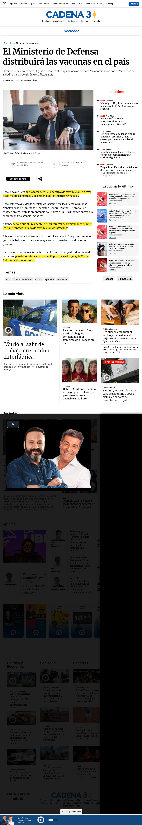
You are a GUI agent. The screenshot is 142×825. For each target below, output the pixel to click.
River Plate (110, 116)
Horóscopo (110, 4)
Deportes (13, 4)
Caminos (23, 4)
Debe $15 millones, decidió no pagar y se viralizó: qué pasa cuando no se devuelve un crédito (120, 349)
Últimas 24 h (76, 4)
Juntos (7, 340)
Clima (99, 4)
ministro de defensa (22, 279)
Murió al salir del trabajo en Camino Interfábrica (26, 350)
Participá (134, 4)
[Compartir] (40, 179)
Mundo (97, 21)
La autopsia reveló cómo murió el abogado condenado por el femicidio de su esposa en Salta (78, 337)
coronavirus (63, 279)
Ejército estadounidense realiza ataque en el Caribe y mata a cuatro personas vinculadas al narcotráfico (117, 138)
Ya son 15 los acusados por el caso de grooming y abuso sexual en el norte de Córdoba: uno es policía (120, 395)
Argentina (57, 21)
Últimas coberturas (60, 4)
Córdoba (71, 21)
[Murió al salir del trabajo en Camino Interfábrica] (30, 318)
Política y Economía (110, 329)
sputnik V (49, 279)
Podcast (108, 278)
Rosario (84, 21)
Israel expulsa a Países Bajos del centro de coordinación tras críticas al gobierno (117, 155)
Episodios (112, 203)
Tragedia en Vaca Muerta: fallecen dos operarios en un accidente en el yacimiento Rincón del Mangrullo (119, 171)
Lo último (117, 92)
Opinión (33, 4)
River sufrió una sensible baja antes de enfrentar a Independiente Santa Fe (116, 121)
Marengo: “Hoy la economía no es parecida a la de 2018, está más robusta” (119, 106)
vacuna (38, 279)
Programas (44, 4)
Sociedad (9, 43)
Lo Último (46, 21)
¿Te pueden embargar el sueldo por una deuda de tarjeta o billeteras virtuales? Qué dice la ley (120, 336)
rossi (8, 279)
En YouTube (89, 4)
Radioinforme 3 (109, 388)
